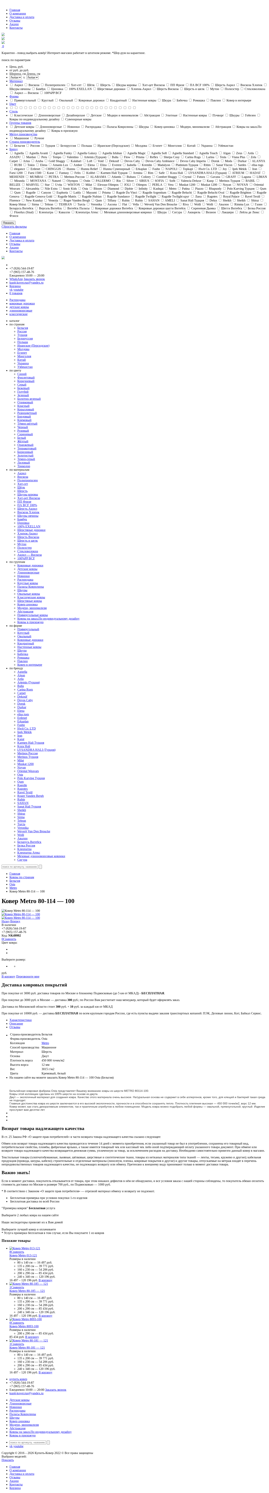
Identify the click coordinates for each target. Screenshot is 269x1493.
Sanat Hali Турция (29, 806)
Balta (20, 686)
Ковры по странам (21, 877)
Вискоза (22, 476)
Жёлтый (22, 441)
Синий (22, 374)
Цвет (12, 104)
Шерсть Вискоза (28, 537)
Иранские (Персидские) (33, 345)
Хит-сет (22, 484)
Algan (21, 675)
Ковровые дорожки (30, 565)
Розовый (23, 430)
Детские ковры (27, 569)
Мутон (21, 544)
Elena (20, 710)
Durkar (21, 707)
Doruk (21, 703)
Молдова (23, 349)
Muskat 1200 (25, 764)
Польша (22, 342)
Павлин (22, 661)
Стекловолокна (27, 551)
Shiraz (21, 813)
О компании (17, 13)
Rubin (21, 799)
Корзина (15, 286)
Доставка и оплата (21, 17)
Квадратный (25, 643)
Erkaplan (23, 721)
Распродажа (17, 300)
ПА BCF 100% (27, 505)
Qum (20, 781)
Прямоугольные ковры (32, 615)
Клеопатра (24, 849)
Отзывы (14, 20)
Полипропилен (27, 480)
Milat (20, 760)
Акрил (21, 473)
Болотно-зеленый (29, 398)
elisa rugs (23, 714)
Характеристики (20, 1020)
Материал (16, 81)
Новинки (23, 576)
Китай (21, 359)
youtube (18, 289)
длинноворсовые (20, 310)
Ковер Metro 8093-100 (24, 1326)
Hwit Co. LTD (26, 728)
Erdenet (22, 718)
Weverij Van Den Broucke (33, 831)
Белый (21, 437)
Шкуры (22, 590)
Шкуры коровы (27, 494)
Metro (13, 887)
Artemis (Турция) (28, 682)
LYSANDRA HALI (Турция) (36, 749)
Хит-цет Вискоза (28, 498)
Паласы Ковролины (30, 586)
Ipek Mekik (24, 732)
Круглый (23, 632)
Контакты (16, 27)
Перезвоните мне (27, 976)
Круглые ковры (27, 583)
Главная (14, 10)
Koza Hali (23, 746)
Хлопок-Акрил (27, 533)
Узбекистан (25, 367)
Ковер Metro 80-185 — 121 (27, 1290)
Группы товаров (20, 122)
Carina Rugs (25, 689)
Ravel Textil (24, 792)
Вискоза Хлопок (28, 512)
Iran (19, 735)
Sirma (21, 817)
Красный (23, 406)
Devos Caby (25, 700)
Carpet (21, 693)
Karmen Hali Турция (30, 742)
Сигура (22, 859)
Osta (20, 774)
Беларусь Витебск (29, 842)
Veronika (23, 827)
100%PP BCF (26, 558)
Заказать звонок (34, 279)
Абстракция (25, 611)
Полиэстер (24, 547)
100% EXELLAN (28, 526)
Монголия (24, 356)
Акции (14, 24)
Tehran (21, 820)
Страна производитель (24, 141)
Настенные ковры (29, 647)
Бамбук (22, 519)
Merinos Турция (27, 757)
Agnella (22, 671)
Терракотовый (26, 448)
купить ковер (18, 1379)
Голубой (23, 391)
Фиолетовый (26, 377)
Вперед (15, 921)
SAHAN (23, 803)
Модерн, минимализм (32, 608)
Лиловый (23, 462)
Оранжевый (25, 445)
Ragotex (22, 788)
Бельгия (22, 328)
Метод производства (23, 134)
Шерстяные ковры (29, 601)
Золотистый (25, 455)
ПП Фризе (24, 501)
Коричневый (25, 381)
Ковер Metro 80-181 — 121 (27, 1347)
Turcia (21, 824)
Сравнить (9, 939)
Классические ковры (31, 597)
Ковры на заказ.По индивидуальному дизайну (48, 618)
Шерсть (22, 491)
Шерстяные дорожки (31, 530)
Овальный (24, 636)
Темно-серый (26, 459)
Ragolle (22, 785)
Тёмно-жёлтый (27, 423)
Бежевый (23, 388)
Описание (16, 1023)
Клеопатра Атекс (28, 852)
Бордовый (24, 416)
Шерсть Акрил (27, 508)
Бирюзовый (25, 452)
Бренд (13, 149)
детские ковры (19, 307)
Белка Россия (26, 845)
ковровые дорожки (22, 303)
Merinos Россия (27, 753)
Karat (20, 739)
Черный (22, 427)
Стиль (13, 111)
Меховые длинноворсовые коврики (41, 856)
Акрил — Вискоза (29, 554)
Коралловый (25, 409)
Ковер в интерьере (29, 664)
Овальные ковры (28, 593)
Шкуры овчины (27, 515)
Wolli (20, 835)
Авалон (22, 838)
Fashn (21, 725)
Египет (22, 352)
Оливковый (25, 402)
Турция (22, 335)
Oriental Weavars (28, 771)
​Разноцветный (27, 413)
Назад (5, 921)
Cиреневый (25, 434)
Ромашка (23, 657)
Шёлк (21, 487)
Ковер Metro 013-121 (23, 1255)
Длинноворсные (28, 572)
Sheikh (21, 810)
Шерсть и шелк (27, 540)
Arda (20, 679)
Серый (21, 384)
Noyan (21, 767)
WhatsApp (16, 279)
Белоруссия (25, 338)
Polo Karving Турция (31, 778)
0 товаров (15, 293)
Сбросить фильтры (14, 226)
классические (18, 314)
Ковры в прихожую (30, 622)
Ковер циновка (27, 604)
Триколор (23, 466)
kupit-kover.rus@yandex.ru (26, 282)
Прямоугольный (28, 629)
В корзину (8, 976)
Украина (23, 363)
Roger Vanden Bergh (30, 796)
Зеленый (23, 395)
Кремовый (24, 420)
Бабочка (22, 654)
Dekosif (22, 696)
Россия (22, 331)
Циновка (23, 523)
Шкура (22, 650)
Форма (14, 96)
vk (11, 289)
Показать (8, 222)
